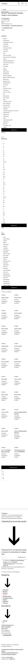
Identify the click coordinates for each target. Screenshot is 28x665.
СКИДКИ (5, 594)
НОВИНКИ (5, 590)
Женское (5, 591)
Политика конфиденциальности (9, 652)
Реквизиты (5, 601)
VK (3, 622)
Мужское (5, 593)
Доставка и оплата (8, 598)
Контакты (5, 603)
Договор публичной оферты (8, 654)
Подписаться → (22, 557)
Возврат (5, 599)
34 (3, 478)
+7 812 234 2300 (7, 635)
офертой (5, 565)
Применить (14, 130)
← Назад (3, 9)
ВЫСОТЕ (12, 659)
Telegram (5, 620)
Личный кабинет (7, 596)
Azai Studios (10, 657)
